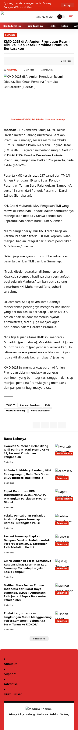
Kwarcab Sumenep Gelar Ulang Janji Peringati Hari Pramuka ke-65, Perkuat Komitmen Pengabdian (27, 451)
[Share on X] (31, 724)
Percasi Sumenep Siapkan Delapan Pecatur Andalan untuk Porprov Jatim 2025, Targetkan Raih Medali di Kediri (27, 541)
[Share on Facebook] (23, 724)
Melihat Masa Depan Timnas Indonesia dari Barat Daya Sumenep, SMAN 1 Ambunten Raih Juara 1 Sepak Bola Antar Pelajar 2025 (25, 592)
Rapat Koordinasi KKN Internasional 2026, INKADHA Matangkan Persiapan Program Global (26, 496)
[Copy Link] (12, 61)
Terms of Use (23, 7)
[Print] (18, 61)
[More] (24, 61)
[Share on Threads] (39, 724)
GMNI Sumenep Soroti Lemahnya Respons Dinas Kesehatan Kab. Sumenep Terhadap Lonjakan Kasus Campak (27, 566)
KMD (47, 405)
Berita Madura (64, 453)
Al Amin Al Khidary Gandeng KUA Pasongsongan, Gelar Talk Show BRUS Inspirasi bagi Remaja (27, 473)
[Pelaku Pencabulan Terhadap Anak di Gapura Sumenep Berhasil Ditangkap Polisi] (64, 519)
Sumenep (10, 34)
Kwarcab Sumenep (16, 410)
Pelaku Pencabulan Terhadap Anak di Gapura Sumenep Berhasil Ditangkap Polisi (24, 519)
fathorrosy (12, 69)
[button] (67, 5)
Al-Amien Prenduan (30, 405)
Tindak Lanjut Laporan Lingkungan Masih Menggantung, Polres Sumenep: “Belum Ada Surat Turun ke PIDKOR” (28, 618)
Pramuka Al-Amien (40, 410)
